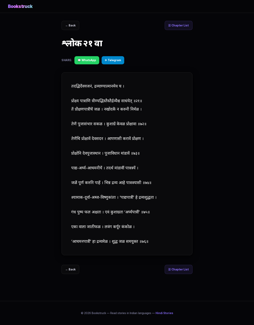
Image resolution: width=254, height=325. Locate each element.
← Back (70, 25)
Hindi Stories (164, 313)
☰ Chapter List (178, 25)
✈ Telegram (113, 60)
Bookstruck (20, 6)
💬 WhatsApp (87, 60)
